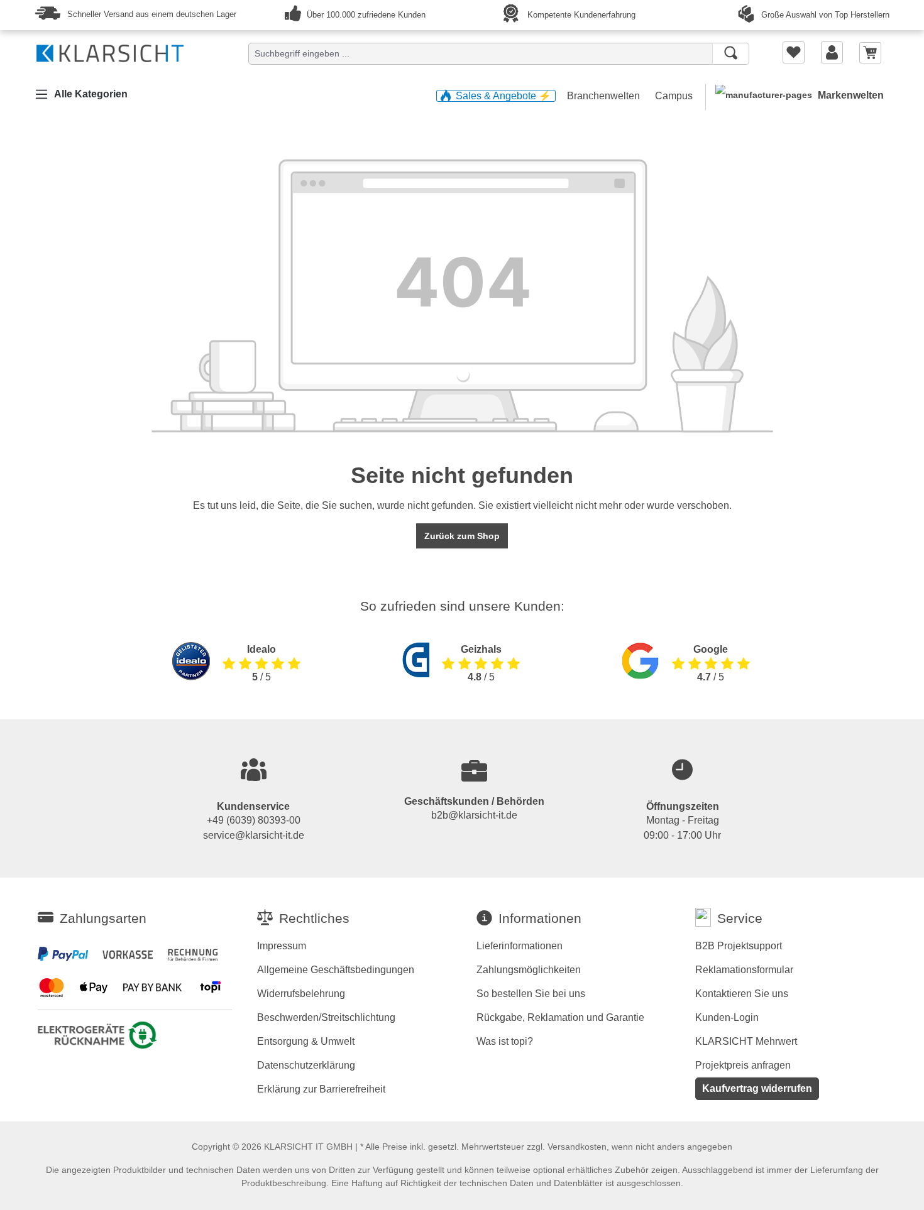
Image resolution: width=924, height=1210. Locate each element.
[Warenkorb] (870, 52)
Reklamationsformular (744, 969)
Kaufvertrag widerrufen (757, 1088)
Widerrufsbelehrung (301, 993)
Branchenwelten (604, 95)
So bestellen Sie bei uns (530, 993)
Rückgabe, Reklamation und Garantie (560, 1017)
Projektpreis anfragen (743, 1065)
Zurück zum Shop (462, 536)
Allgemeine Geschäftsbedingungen (335, 969)
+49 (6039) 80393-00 (253, 820)
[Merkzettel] (793, 52)
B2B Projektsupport (738, 945)
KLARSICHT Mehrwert (746, 1041)
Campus (674, 95)
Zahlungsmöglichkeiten (528, 969)
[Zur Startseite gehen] (110, 50)
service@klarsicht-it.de (253, 835)
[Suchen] (730, 54)
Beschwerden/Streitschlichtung (326, 1017)
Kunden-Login (727, 1017)
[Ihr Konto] (832, 52)
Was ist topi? (504, 1041)
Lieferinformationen (519, 945)
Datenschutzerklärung (306, 1065)
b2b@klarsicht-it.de (474, 815)
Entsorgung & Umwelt (306, 1041)
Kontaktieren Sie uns (741, 993)
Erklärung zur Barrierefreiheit (321, 1089)
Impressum (281, 945)
